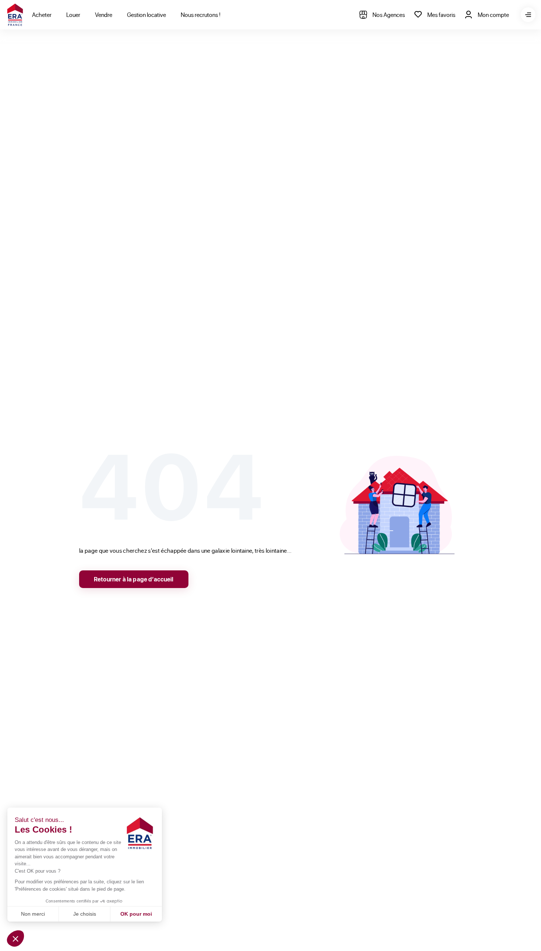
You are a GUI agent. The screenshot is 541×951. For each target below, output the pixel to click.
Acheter (42, 14)
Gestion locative (146, 14)
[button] (15, 938)
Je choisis (84, 914)
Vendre (103, 14)
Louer (73, 14)
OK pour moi (136, 914)
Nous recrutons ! (200, 14)
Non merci (33, 914)
